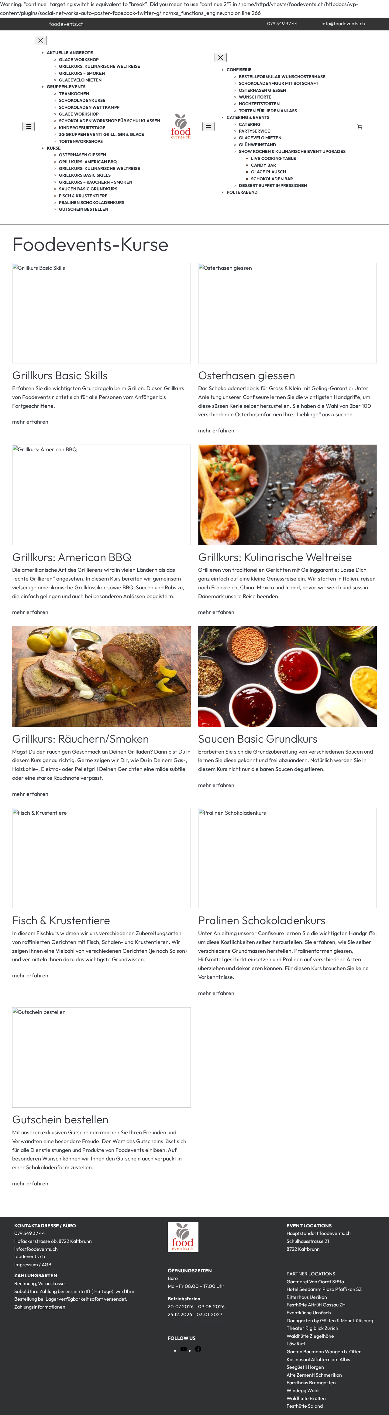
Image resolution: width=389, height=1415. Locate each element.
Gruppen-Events (66, 86)
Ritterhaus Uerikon (307, 1297)
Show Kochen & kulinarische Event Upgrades (292, 151)
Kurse (54, 148)
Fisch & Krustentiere (61, 920)
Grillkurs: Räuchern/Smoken (80, 738)
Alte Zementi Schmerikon (314, 1375)
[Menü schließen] (41, 40)
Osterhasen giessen (246, 375)
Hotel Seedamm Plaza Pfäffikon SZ (324, 1289)
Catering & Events (248, 117)
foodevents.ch (66, 24)
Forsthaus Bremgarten (311, 1382)
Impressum (26, 1264)
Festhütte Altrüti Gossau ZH (316, 1305)
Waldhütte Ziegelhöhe (310, 1336)
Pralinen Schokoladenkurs (261, 920)
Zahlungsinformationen (39, 1307)
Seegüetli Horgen (305, 1367)
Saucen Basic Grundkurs (258, 738)
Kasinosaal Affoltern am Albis (318, 1359)
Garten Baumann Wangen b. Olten (324, 1351)
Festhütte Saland (305, 1406)
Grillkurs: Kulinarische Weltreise (275, 557)
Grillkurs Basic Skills (60, 375)
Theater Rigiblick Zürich (312, 1328)
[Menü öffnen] (28, 126)
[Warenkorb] (360, 127)
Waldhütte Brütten (306, 1398)
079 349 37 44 (282, 23)
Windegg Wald (302, 1390)
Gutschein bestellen (60, 1119)
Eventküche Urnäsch (309, 1312)
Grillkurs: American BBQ (72, 557)
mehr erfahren (30, 421)
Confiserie (239, 69)
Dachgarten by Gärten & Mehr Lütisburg (330, 1320)
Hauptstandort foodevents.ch (319, 1233)
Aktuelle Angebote (70, 52)
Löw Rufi (296, 1343)
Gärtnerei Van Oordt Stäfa (315, 1281)
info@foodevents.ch (343, 23)
